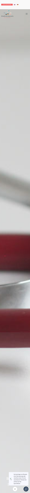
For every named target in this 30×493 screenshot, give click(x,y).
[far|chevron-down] (15, 489)
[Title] (7, 14)
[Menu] (27, 14)
